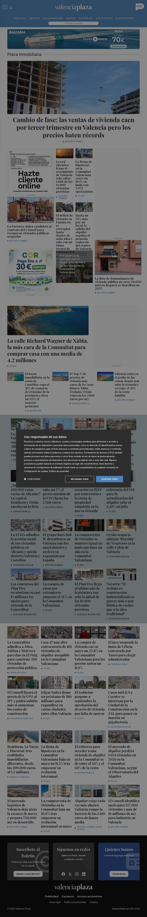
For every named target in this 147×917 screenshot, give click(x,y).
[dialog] (73, 458)
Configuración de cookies (36, 471)
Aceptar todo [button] (109, 479)
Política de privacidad (59, 471)
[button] (32, 479)
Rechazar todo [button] (79, 479)
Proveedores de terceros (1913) (99, 452)
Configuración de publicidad (49, 467)
